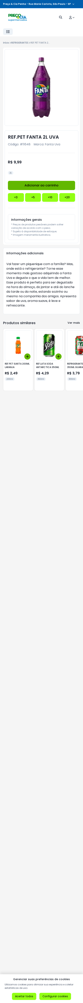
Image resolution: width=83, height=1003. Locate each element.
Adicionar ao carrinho (41, 185)
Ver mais (74, 323)
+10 (50, 197)
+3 (16, 197)
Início (6, 42)
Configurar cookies (55, 996)
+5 (33, 197)
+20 (67, 197)
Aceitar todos (24, 996)
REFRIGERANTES (19, 42)
